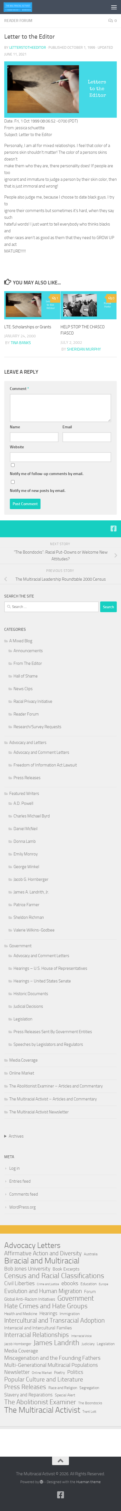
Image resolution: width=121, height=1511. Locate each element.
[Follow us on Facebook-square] (113, 528)
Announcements (28, 650)
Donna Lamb (25, 841)
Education (88, 1284)
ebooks (69, 1283)
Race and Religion (62, 1387)
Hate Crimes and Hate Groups (46, 1306)
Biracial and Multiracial (41, 1261)
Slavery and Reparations (28, 1395)
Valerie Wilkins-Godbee (34, 930)
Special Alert (65, 1395)
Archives (16, 1136)
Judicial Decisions (28, 1006)
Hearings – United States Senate (42, 981)
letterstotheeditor (27, 47)
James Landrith (56, 1343)
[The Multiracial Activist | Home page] (23, 7)
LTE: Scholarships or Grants (27, 326)
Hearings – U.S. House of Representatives (50, 968)
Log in (14, 1168)
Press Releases (27, 777)
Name (15, 427)
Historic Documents (31, 993)
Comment (19, 388)
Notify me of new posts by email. (37, 490)
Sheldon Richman (29, 917)
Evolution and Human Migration (43, 1291)
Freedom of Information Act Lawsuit (45, 765)
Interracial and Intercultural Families (38, 1328)
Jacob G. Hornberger (31, 879)
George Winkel (26, 866)
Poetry (59, 1372)
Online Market (21, 1073)
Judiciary (88, 1344)
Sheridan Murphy (84, 349)
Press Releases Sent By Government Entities (53, 1031)
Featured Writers (24, 793)
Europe (103, 1284)
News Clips (23, 688)
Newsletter (17, 1372)
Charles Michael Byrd (32, 816)
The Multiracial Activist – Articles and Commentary (53, 1099)
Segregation (89, 1387)
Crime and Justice (48, 1284)
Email (67, 427)
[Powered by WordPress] (41, 1482)
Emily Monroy (26, 854)
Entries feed (20, 1181)
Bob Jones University (27, 1269)
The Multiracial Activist (42, 1410)
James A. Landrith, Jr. (31, 892)
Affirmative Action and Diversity (43, 1253)
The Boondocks (90, 1403)
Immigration (70, 1313)
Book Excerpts (66, 1269)
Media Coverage (23, 1060)
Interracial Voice (81, 1336)
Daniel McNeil (25, 828)
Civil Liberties (19, 1283)
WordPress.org (22, 1207)
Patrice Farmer (26, 904)
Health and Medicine (20, 1313)
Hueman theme (88, 1482)
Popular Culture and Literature (43, 1379)
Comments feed (23, 1194)
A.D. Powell (23, 803)
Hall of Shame (26, 676)
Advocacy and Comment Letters (41, 752)
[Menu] (114, 7)
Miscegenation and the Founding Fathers (52, 1357)
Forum (90, 1291)
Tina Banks (21, 342)
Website (17, 447)
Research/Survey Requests (37, 726)
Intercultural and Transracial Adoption (54, 1320)
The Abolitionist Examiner (40, 1402)
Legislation (23, 1019)
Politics (75, 1372)
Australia (90, 1254)
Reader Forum (18, 20)
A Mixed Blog (20, 640)
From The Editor (28, 663)
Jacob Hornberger (17, 1344)
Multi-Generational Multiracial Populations (51, 1365)
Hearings (48, 1313)
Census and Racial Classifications (54, 1275)
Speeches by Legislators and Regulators (48, 1044)
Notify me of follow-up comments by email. (46, 473)
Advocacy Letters (32, 1245)
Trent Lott (89, 1412)
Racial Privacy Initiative (33, 701)
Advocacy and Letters (27, 742)
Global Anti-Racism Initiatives (29, 1299)
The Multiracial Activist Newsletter (39, 1112)
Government (20, 945)
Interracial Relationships (36, 1334)
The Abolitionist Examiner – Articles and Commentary (56, 1086)
